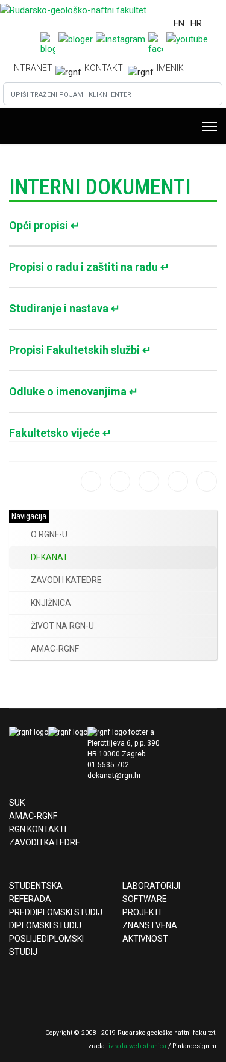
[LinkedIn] (206, 481)
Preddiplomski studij (55, 912)
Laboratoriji (151, 886)
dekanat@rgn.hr (114, 775)
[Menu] (209, 126)
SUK (17, 802)
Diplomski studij (45, 925)
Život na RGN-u (62, 626)
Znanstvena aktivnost (149, 932)
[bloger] (91, 481)
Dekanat (49, 557)
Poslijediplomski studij (46, 945)
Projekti (141, 912)
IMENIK (170, 68)
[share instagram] (120, 481)
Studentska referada (36, 892)
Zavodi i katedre (66, 580)
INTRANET (32, 68)
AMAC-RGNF (55, 648)
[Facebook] (149, 481)
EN (179, 23)
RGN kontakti (37, 829)
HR (196, 23)
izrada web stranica (137, 1046)
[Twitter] (178, 481)
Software (144, 899)
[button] (18, 534)
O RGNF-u (49, 534)
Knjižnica (51, 603)
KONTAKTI (104, 68)
